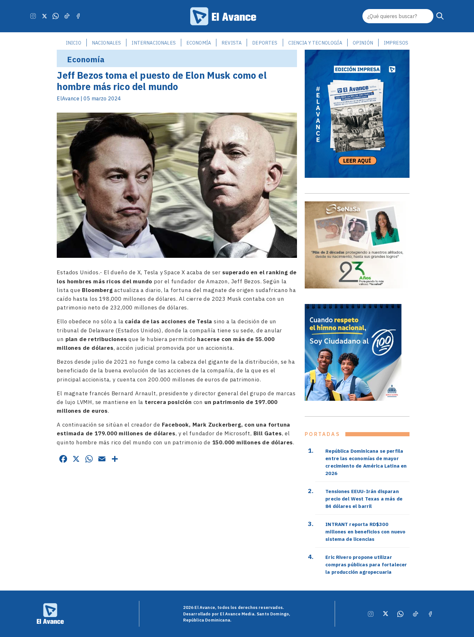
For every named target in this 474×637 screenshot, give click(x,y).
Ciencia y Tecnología (315, 43)
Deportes (264, 43)
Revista (232, 43)
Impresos (396, 43)
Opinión (363, 43)
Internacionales (153, 43)
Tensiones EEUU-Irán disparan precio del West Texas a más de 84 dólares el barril (363, 498)
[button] (440, 16)
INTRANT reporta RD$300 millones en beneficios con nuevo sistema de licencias (365, 531)
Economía (198, 43)
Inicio (73, 43)
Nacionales (106, 43)
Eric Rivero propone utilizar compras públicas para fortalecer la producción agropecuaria (366, 564)
